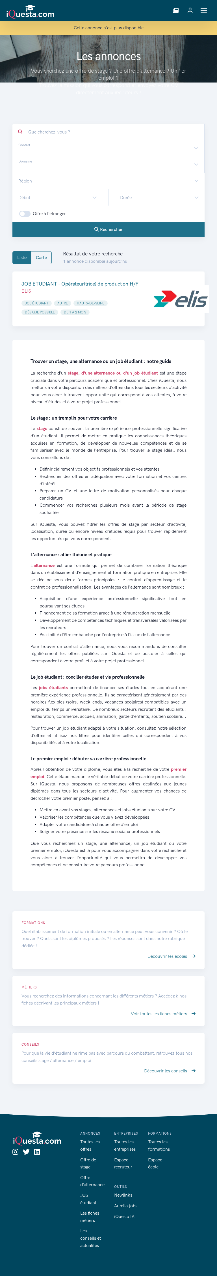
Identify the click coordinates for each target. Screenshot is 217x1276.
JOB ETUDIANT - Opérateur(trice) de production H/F (79, 284)
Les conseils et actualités (90, 1238)
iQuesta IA (124, 1216)
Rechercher (111, 229)
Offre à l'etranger (49, 213)
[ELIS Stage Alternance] (181, 298)
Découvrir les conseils (166, 1071)
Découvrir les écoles (167, 956)
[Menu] (204, 10)
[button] (176, 10)
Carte (41, 257)
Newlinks (123, 1195)
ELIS (26, 291)
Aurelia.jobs (125, 1205)
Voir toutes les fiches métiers (159, 1013)
